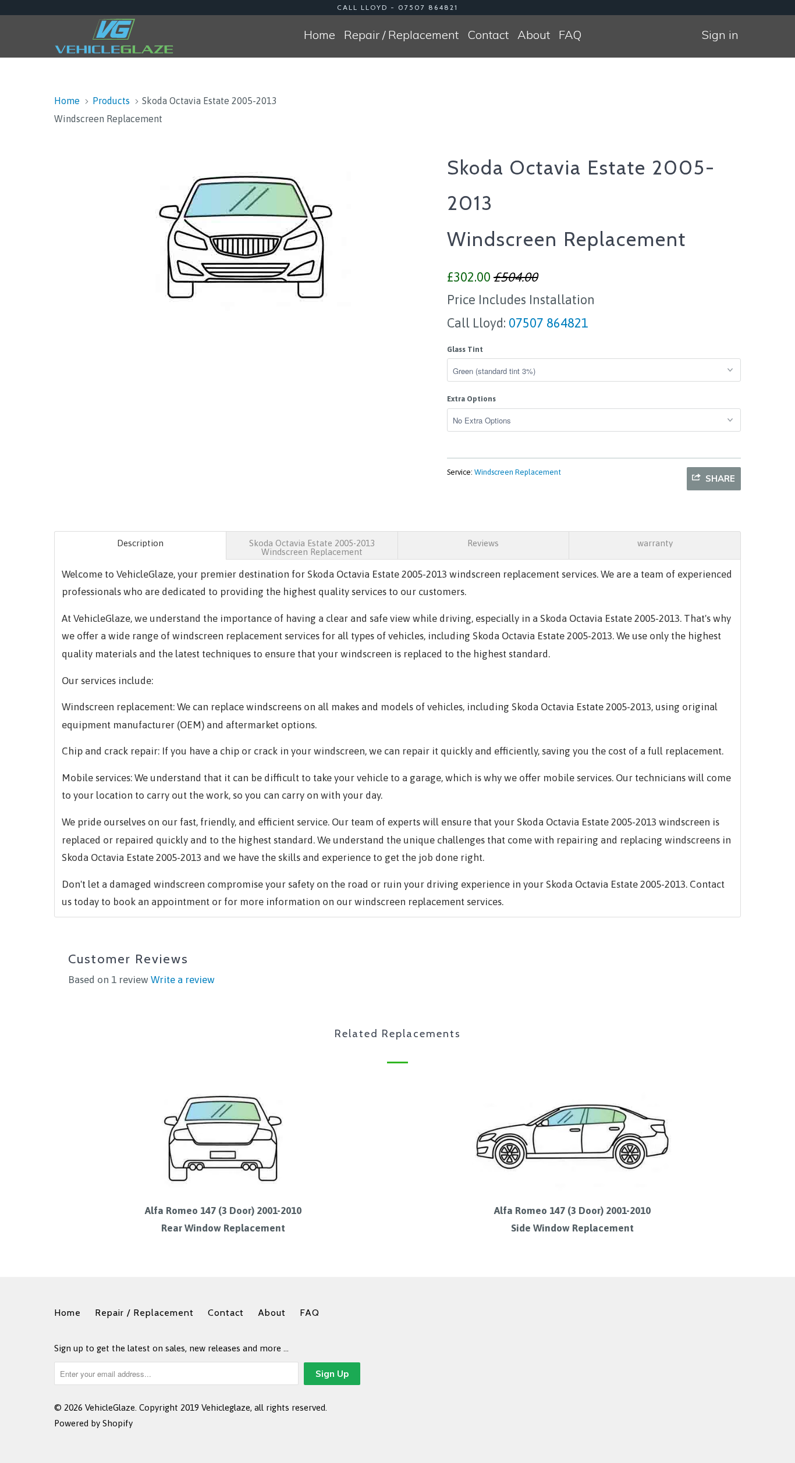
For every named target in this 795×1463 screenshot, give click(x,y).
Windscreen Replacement (517, 472)
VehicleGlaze (110, 1407)
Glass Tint (465, 349)
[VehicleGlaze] (113, 36)
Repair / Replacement (401, 34)
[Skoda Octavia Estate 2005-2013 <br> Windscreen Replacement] (244, 233)
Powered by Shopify (93, 1423)
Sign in (720, 34)
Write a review (183, 979)
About (533, 34)
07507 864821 (547, 322)
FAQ (570, 34)
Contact (488, 34)
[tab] (140, 545)
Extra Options (471, 398)
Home (319, 34)
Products (111, 100)
